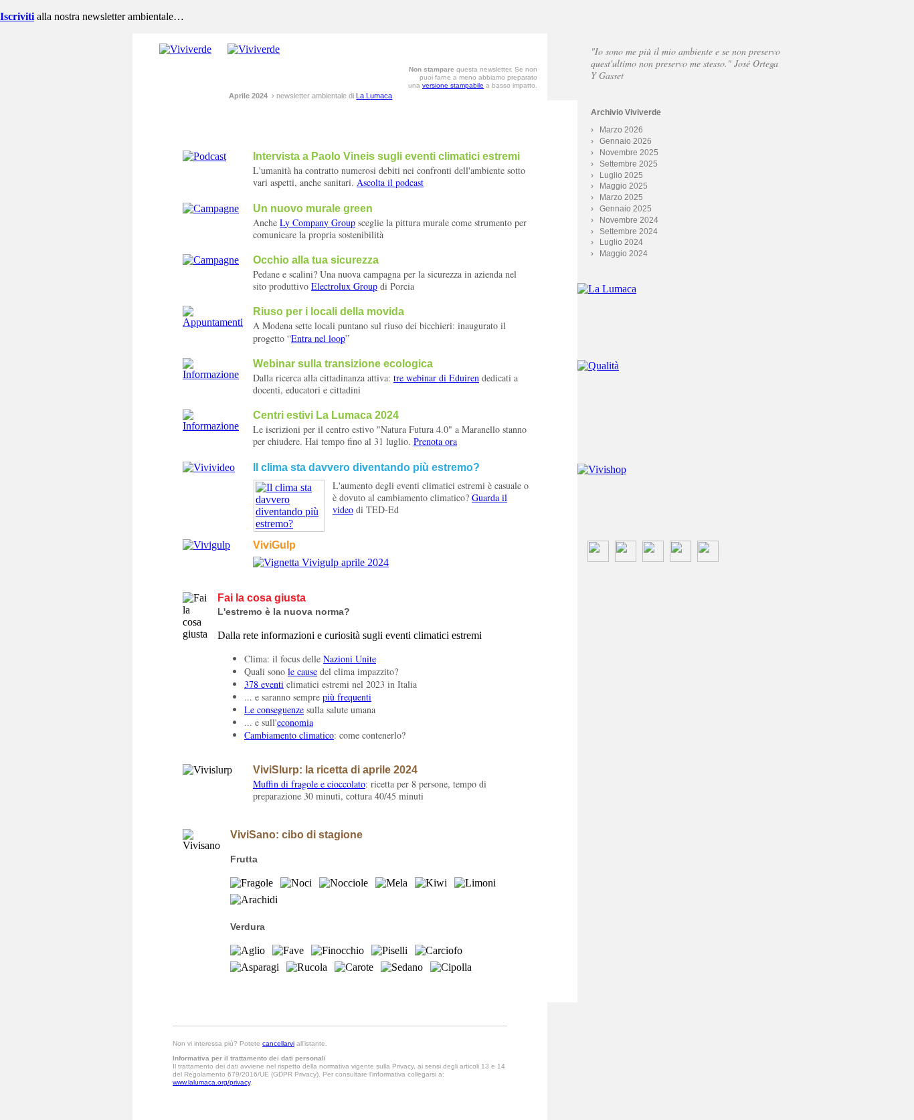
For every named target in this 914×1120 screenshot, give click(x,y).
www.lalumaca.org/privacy (211, 1082)
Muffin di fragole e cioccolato (309, 783)
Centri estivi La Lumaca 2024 (326, 415)
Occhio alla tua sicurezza (316, 260)
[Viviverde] (185, 49)
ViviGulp (274, 545)
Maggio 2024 (624, 253)
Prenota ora (435, 441)
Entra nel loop (318, 338)
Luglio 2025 (621, 175)
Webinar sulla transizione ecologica (343, 363)
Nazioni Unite (349, 658)
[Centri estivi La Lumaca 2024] (213, 426)
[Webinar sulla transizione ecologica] (213, 374)
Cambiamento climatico (289, 735)
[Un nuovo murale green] (211, 208)
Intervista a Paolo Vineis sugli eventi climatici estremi (386, 156)
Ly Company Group (317, 222)
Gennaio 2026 (626, 141)
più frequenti (347, 696)
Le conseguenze (274, 709)
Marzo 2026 (621, 129)
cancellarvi (278, 1043)
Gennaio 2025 (626, 208)
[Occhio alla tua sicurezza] (211, 260)
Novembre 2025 (629, 152)
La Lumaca (374, 96)
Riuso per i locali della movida (328, 311)
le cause (302, 671)
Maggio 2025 (624, 186)
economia (295, 722)
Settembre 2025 (629, 164)
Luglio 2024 (621, 242)
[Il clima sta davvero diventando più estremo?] (209, 467)
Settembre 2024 (629, 231)
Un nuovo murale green (313, 208)
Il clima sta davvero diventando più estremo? (366, 467)
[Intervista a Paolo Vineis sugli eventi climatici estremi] (204, 156)
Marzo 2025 (621, 197)
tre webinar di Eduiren (436, 377)
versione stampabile (453, 85)
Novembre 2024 (629, 220)
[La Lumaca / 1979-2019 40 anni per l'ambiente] (679, 316)
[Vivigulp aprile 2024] (206, 545)
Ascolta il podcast (390, 182)
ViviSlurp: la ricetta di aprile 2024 (335, 769)
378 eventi (264, 684)
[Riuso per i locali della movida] (213, 322)
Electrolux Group (344, 286)
